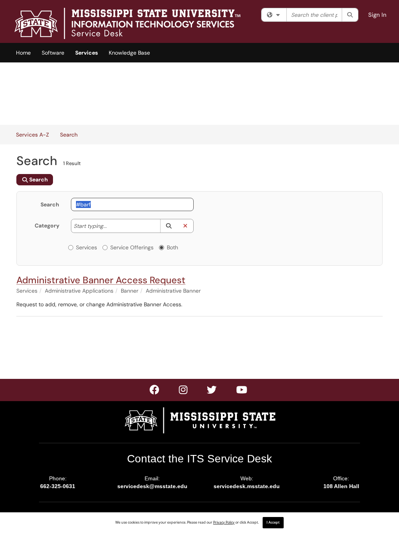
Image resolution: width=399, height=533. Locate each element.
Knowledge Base (129, 52)
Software (53, 52)
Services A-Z (32, 134)
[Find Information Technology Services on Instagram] (212, 391)
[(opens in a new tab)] (127, 23)
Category (47, 225)
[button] (168, 226)
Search (71, 134)
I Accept (273, 522)
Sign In (377, 15)
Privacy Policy (224, 522)
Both (172, 247)
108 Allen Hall (341, 486)
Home (23, 52)
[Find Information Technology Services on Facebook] (155, 391)
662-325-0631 (57, 486)
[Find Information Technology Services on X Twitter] (183, 391)
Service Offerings (132, 247)
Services (86, 52)
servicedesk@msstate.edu (152, 486)
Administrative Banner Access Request (100, 280)
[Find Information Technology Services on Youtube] (242, 391)
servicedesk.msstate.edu (247, 486)
